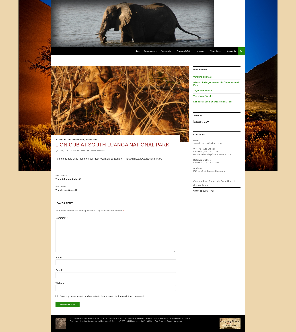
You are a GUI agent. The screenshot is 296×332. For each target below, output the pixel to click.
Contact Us (231, 51)
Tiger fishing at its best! (68, 177)
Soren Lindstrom (150, 51)
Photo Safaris (166, 51)
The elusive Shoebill (66, 188)
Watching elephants (202, 77)
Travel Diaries (215, 51)
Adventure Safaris (183, 51)
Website (60, 283)
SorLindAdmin (79, 151)
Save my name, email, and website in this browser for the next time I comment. (102, 296)
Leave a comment (97, 151)
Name (60, 257)
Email (59, 270)
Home (138, 51)
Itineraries (200, 51)
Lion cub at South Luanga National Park (212, 101)
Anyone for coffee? (202, 90)
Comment (62, 218)
